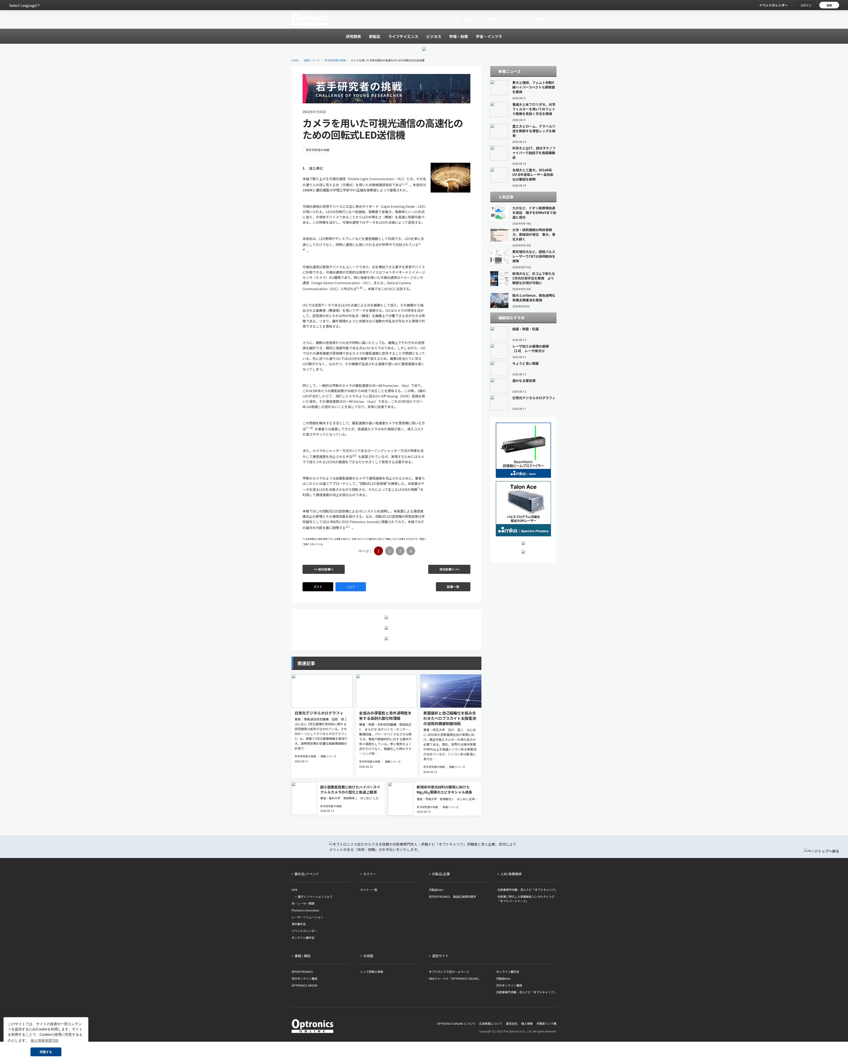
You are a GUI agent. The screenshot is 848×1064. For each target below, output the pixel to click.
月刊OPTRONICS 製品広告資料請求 (452, 896)
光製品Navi (436, 890)
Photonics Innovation (305, 910)
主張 (468, 19)
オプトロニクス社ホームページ (449, 972)
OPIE (295, 890)
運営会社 (511, 1023)
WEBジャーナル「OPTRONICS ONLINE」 (455, 978)
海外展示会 (299, 924)
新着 (455, 19)
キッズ (507, 19)
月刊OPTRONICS (302, 972)
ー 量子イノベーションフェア (312, 896)
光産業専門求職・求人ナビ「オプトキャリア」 (526, 890)
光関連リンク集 (546, 1023)
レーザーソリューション (307, 917)
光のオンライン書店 (304, 978)
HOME (295, 60)
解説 (480, 19)
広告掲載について (490, 1023)
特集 (493, 19)
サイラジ (525, 19)
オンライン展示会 (303, 937)
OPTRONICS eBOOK (305, 985)
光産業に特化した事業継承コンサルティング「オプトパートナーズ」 (526, 898)
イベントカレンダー (773, 5)
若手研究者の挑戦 (335, 60)
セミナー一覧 (368, 890)
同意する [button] (46, 1052)
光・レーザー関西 (303, 903)
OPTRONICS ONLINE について (456, 1023)
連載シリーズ (312, 60)
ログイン (806, 5)
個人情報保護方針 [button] (44, 1040)
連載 (540, 19)
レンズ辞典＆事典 (371, 972)
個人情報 (527, 1023)
